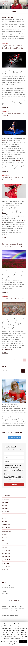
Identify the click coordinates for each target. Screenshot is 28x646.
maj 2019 (4, 540)
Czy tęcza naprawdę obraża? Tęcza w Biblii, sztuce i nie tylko (12, 245)
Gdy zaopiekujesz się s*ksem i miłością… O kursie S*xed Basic (13, 47)
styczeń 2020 (6, 521)
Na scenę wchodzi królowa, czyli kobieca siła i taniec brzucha (13, 179)
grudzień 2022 (6, 496)
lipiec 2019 (5, 534)
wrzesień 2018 (6, 563)
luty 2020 (4, 518)
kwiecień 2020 (6, 512)
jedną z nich (19, 160)
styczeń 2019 (6, 550)
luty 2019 (4, 547)
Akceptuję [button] (22, 641)
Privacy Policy (10, 480)
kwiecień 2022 (6, 499)
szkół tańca (5, 140)
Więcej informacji (14, 644)
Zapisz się (14, 484)
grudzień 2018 (6, 553)
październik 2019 (6, 531)
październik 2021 (6, 502)
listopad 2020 (6, 508)
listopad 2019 (6, 528)
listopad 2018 (6, 556)
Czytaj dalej (5, 107)
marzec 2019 (5, 544)
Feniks (4, 213)
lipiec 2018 (5, 569)
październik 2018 (6, 560)
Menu (14, 11)
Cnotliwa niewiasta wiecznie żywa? (14, 298)
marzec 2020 (5, 515)
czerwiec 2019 (6, 537)
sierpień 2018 (6, 566)
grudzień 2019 (6, 524)
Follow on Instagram (15, 437)
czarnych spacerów (7, 349)
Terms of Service (17, 480)
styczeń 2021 (6, 505)
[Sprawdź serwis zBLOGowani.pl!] (14, 600)
